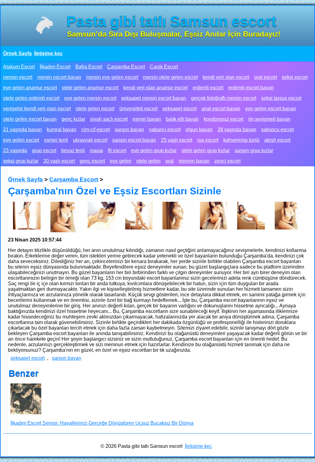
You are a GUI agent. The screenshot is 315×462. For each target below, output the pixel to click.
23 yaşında (15, 150)
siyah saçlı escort (109, 119)
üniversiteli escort (138, 108)
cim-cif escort (95, 129)
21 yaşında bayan (22, 129)
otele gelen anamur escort (90, 87)
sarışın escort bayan (134, 140)
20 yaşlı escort (59, 161)
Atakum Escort (19, 66)
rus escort (207, 140)
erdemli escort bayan (251, 87)
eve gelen (120, 161)
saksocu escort (277, 129)
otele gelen (148, 161)
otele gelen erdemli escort (31, 98)
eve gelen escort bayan (270, 108)
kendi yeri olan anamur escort (155, 87)
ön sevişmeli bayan (269, 119)
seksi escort (295, 77)
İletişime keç (48, 53)
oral (169, 161)
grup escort (44, 150)
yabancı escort (165, 129)
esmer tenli (56, 140)
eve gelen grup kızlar (154, 150)
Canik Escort (164, 66)
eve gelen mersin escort (90, 98)
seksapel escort (179, 108)
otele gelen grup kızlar (205, 150)
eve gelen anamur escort (30, 87)
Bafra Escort (88, 66)
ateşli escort (277, 140)
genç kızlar (73, 119)
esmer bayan (147, 119)
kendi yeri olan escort (226, 77)
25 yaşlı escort (176, 140)
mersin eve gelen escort (112, 77)
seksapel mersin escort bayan (153, 98)
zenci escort (227, 161)
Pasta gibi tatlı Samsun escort (171, 21)
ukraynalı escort (90, 140)
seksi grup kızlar (20, 161)
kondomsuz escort (223, 119)
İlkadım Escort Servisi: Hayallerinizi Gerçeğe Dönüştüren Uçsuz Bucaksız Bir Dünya (101, 423)
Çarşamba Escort (126, 66)
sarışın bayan (129, 129)
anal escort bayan (220, 108)
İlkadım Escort (55, 66)
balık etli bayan (182, 119)
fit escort (117, 150)
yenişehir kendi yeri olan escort (37, 108)
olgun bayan (199, 129)
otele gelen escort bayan (30, 119)
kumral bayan (61, 129)
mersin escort (17, 77)
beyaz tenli (73, 150)
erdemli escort (208, 87)
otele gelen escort (95, 108)
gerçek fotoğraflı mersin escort (223, 98)
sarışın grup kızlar (254, 150)
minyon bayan (194, 161)
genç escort (92, 161)
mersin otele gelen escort (170, 77)
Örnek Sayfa (17, 53)
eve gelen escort (21, 140)
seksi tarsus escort (281, 98)
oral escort (265, 77)
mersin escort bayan (59, 77)
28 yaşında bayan (236, 129)
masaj (96, 150)
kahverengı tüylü (241, 140)
